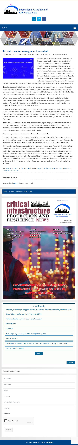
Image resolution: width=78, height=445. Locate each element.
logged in (15, 183)
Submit (8, 430)
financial (15, 170)
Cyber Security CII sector (48, 54)
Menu (4, 28)
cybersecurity (7, 170)
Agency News (35, 54)
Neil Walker (23, 54)
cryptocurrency (66, 168)
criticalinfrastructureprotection (50, 168)
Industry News (62, 54)
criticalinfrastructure (33, 168)
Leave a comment (11, 168)
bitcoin (23, 168)
